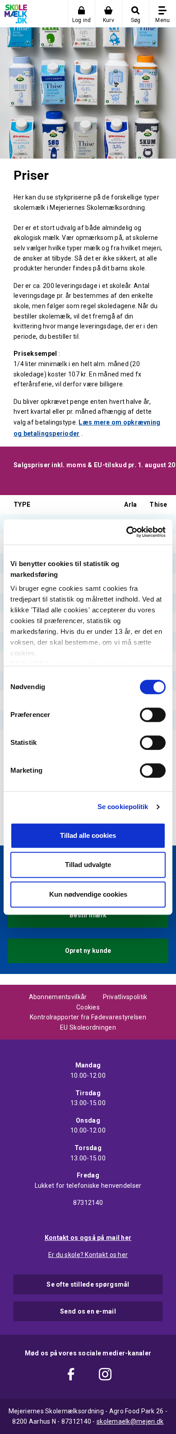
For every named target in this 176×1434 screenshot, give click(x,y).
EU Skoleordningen (88, 1027)
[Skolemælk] (13, 16)
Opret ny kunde (88, 950)
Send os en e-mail (88, 1311)
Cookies (88, 1007)
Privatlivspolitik (125, 996)
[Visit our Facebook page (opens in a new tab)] (71, 1375)
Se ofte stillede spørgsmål (87, 1284)
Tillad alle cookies (88, 835)
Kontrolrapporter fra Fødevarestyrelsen (88, 1017)
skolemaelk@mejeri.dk (130, 1421)
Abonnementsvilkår (58, 996)
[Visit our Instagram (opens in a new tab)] (105, 1375)
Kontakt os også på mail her (88, 1237)
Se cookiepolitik (122, 806)
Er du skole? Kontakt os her (88, 1254)
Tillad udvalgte (88, 864)
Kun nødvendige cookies (88, 894)
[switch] (153, 715)
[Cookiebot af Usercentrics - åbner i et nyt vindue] (127, 532)
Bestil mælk (88, 915)
